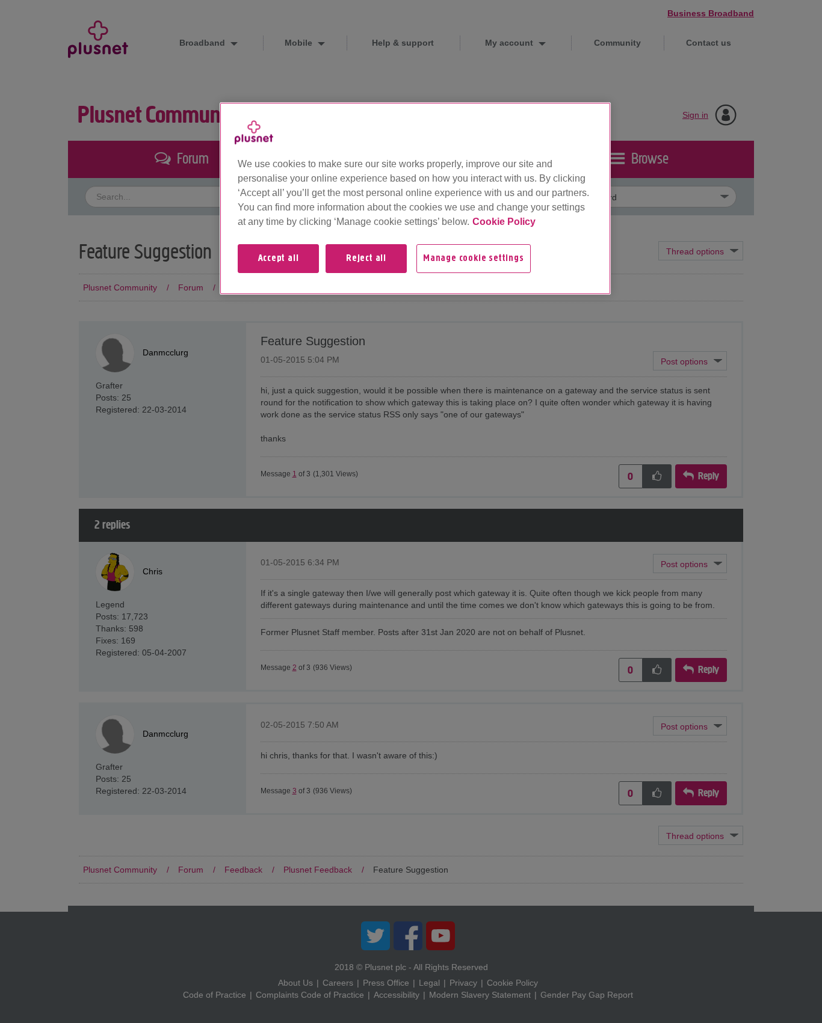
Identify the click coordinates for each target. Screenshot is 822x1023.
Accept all (278, 258)
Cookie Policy (504, 222)
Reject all (366, 258)
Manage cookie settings (473, 258)
